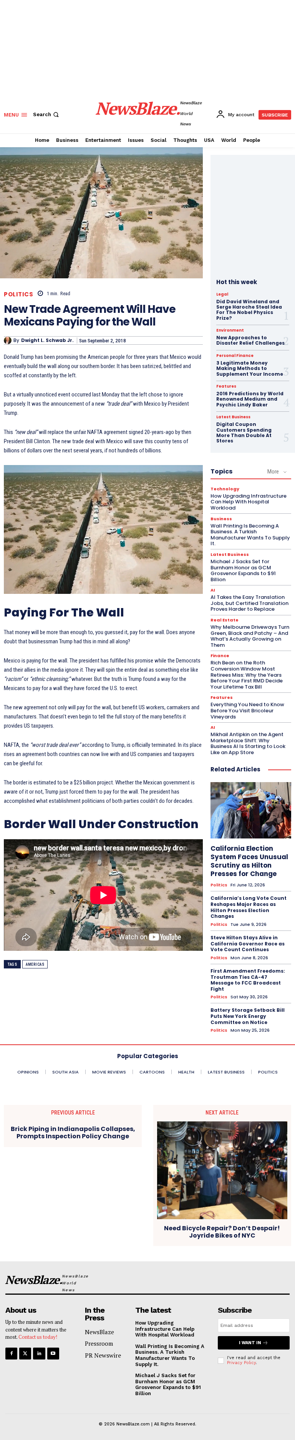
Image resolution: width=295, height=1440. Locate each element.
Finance (219, 656)
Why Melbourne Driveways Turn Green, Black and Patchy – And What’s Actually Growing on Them (249, 636)
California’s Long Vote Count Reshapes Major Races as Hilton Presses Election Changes (248, 907)
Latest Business (233, 417)
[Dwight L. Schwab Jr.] (8, 340)
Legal (222, 294)
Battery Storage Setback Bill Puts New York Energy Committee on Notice (247, 1016)
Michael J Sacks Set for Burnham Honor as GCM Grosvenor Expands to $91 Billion (243, 570)
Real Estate (224, 620)
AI (212, 590)
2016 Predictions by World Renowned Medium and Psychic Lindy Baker (249, 399)
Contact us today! (37, 1336)
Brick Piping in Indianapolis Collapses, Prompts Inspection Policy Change (73, 1132)
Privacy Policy (241, 1362)
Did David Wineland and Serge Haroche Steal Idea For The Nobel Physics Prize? (249, 309)
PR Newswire (103, 1355)
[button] (46, 114)
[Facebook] (11, 1353)
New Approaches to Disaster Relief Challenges (250, 340)
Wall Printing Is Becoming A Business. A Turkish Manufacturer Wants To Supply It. (250, 534)
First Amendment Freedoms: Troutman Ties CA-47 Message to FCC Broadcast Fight (247, 980)
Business (221, 519)
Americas (35, 964)
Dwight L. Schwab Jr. (47, 340)
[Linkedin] (39, 1353)
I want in (250, 1342)
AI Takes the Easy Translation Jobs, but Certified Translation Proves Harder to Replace (249, 603)
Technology (224, 489)
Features (226, 386)
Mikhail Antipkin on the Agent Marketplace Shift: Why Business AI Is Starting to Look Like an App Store (247, 743)
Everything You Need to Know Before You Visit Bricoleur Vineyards (247, 710)
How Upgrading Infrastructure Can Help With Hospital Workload (248, 501)
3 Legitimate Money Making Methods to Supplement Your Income (249, 368)
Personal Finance (235, 356)
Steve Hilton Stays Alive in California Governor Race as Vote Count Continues (247, 943)
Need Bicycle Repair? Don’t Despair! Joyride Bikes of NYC (222, 1232)
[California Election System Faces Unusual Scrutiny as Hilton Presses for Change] (250, 810)
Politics (18, 294)
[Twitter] (25, 1353)
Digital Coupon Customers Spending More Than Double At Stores (244, 432)
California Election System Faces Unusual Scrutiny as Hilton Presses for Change (249, 861)
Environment (230, 330)
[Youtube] (53, 1353)
